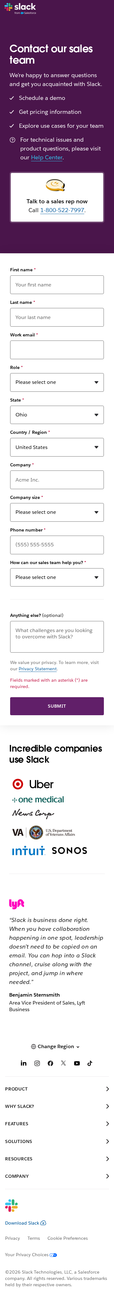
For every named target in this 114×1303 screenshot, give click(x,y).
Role (16, 367)
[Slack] (20, 9)
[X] (63, 1064)
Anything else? (36, 615)
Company (22, 465)
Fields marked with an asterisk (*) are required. (49, 683)
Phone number (28, 530)
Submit (57, 706)
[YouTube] (77, 1064)
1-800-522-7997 (62, 210)
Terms (34, 1238)
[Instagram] (37, 1064)
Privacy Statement (38, 669)
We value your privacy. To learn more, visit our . (54, 666)
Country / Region (30, 432)
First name (23, 270)
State (17, 400)
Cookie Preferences (68, 1238)
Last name (22, 302)
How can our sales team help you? (48, 562)
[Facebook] (50, 1064)
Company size (26, 497)
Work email (24, 335)
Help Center (46, 157)
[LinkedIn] (24, 1064)
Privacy (12, 1238)
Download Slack (22, 1223)
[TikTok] (90, 1064)
